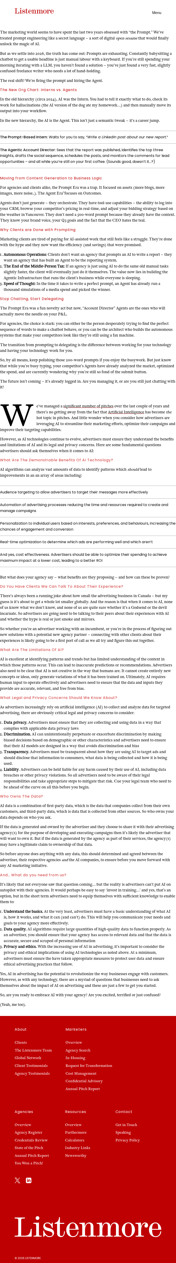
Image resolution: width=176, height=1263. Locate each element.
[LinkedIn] (28, 1181)
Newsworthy (75, 1155)
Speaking (123, 1132)
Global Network (28, 1058)
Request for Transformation (89, 1065)
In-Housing (75, 1058)
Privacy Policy (128, 1140)
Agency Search (78, 1050)
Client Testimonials (31, 1065)
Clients (21, 1042)
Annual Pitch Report (83, 1089)
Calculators (74, 1140)
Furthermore (76, 1132)
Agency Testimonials (32, 1073)
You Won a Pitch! (29, 1163)
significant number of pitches (88, 406)
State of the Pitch (29, 1148)
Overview (74, 1042)
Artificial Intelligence (126, 412)
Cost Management (81, 1073)
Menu (156, 13)
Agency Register (28, 1132)
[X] (17, 1181)
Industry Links (77, 1148)
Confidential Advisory (84, 1081)
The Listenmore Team (33, 1050)
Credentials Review (31, 1140)
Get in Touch (126, 1125)
